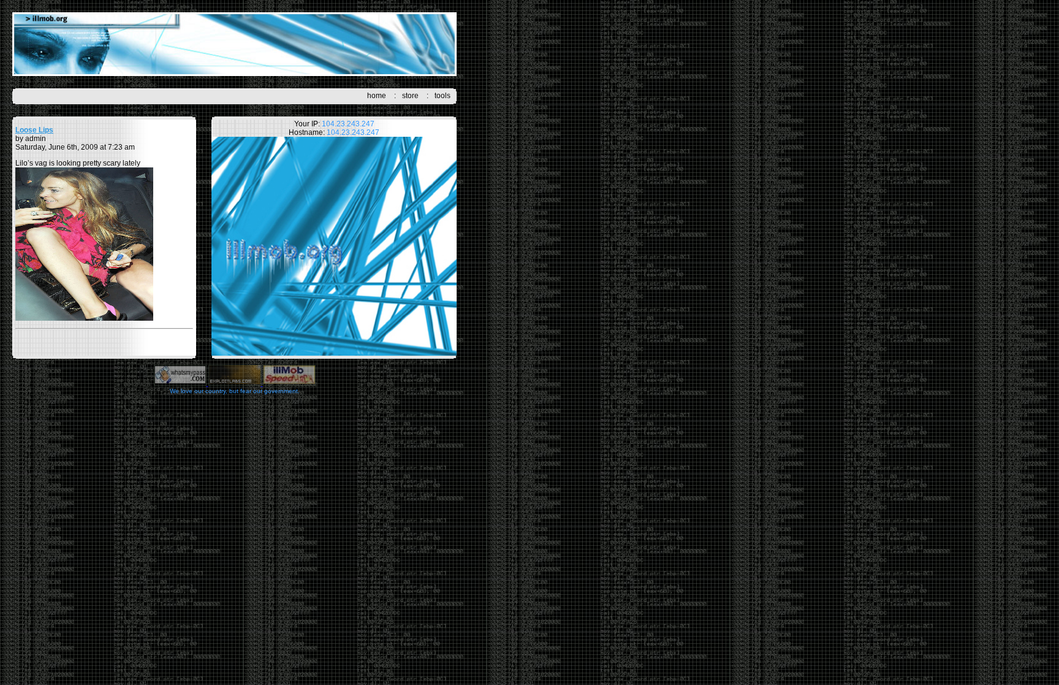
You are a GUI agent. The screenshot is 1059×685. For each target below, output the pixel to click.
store (410, 95)
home (376, 95)
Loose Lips (34, 130)
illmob (234, 44)
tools (442, 95)
